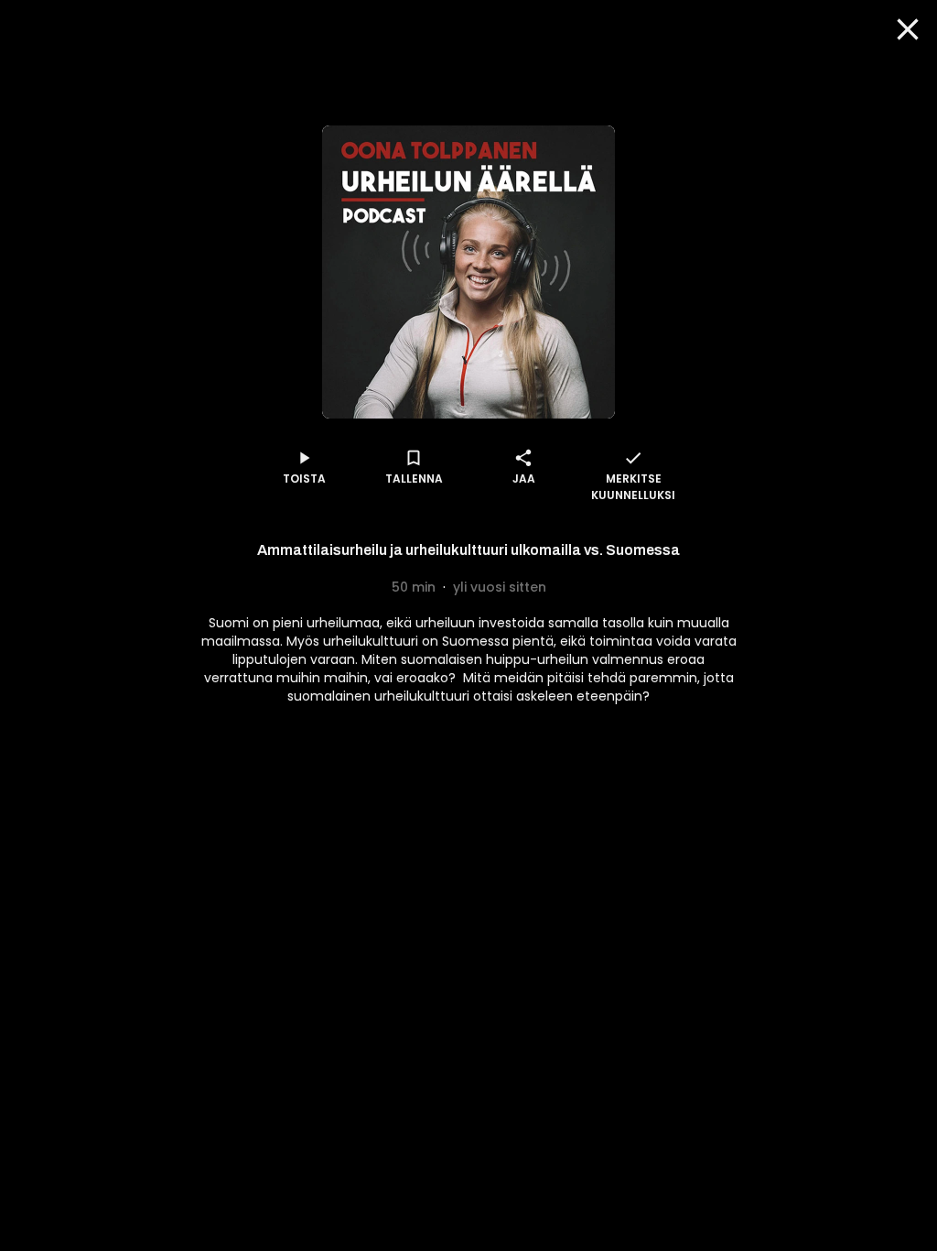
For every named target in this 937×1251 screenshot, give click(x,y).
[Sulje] (907, 29)
